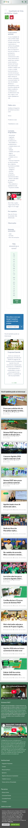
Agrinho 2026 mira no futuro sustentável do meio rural (13, 649)
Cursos (5, 421)
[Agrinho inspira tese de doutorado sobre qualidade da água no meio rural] (14, 496)
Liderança (6, 519)
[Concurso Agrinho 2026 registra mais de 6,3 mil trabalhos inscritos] (14, 448)
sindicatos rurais (21, 711)
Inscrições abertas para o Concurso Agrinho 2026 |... (13, 577)
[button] (5, 361)
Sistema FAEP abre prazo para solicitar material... (12, 481)
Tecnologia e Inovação (14, 665)
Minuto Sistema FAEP (13, 565)
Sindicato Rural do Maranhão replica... (10, 529)
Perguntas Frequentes (7, 763)
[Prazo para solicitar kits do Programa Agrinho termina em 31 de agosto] (14, 400)
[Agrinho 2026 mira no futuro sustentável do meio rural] (14, 639)
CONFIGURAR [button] (6, 824)
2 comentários (17, 580)
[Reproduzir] (3, 699)
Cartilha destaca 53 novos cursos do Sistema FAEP (13, 601)
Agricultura (6, 517)
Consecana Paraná (6, 795)
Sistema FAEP (24, 707)
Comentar (17, 412)
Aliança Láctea (5, 792)
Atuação (11, 445)
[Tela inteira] (24, 699)
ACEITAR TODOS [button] (15, 824)
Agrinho (6, 397)
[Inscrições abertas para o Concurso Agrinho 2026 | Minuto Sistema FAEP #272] (14, 568)
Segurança (11, 421)
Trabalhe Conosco (6, 779)
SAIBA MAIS (10, 821)
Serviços (6, 665)
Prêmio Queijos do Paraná (15, 663)
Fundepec (4, 801)
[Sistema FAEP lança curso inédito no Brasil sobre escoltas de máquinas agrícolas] (14, 424)
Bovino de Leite (7, 541)
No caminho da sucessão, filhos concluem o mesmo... (13, 553)
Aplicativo (4, 772)
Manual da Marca (6, 769)
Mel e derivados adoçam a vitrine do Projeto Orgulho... (13, 625)
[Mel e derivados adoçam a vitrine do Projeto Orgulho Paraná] (14, 616)
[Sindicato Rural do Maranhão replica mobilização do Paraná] (14, 520)
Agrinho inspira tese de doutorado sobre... (11, 505)
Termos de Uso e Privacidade (9, 782)
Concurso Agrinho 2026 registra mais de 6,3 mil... (12, 457)
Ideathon (6, 663)
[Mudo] (22, 699)
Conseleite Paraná (6, 798)
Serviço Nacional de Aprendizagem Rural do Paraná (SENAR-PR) (13, 710)
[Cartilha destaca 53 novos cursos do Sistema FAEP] (14, 592)
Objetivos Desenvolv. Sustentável (10, 775)
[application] (14, 692)
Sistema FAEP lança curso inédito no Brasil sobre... (12, 433)
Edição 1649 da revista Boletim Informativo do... (12, 673)
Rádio (20, 565)
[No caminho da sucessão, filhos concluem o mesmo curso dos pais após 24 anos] (14, 544)
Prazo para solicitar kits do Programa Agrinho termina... (13, 409)
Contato (4, 766)
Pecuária (19, 541)
